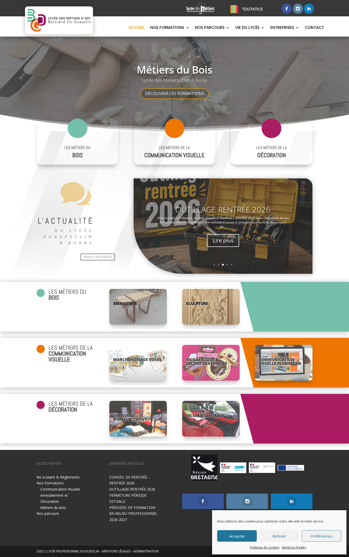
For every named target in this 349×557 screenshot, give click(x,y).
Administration (146, 551)
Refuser (279, 536)
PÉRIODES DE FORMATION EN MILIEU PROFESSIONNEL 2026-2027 (133, 513)
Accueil (137, 28)
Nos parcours (210, 28)
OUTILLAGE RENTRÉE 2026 (132, 489)
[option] (204, 467)
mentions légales (116, 551)
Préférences (321, 536)
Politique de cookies (264, 547)
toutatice (252, 9)
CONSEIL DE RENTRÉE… (129, 477)
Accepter (237, 536)
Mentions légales (294, 547)
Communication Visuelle (60, 489)
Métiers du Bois (174, 70)
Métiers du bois (53, 507)
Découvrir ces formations (174, 93)
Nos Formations (167, 28)
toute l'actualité (98, 257)
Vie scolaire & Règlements (58, 477)
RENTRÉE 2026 (121, 483)
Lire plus (223, 249)
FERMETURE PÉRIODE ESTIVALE (223, 218)
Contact (314, 28)
